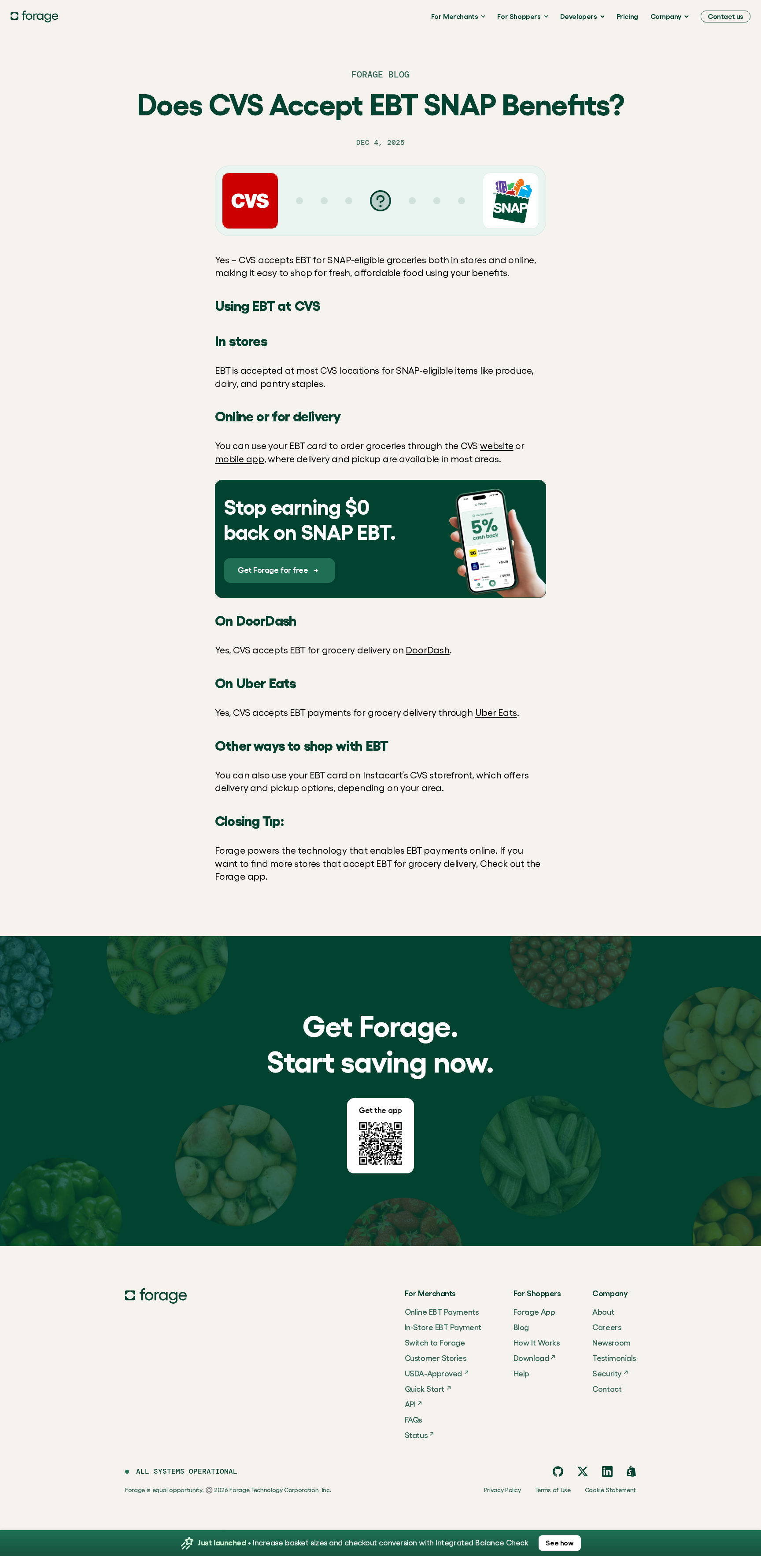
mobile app (239, 459)
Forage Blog (380, 74)
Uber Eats (496, 713)
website (496, 446)
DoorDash (427, 650)
